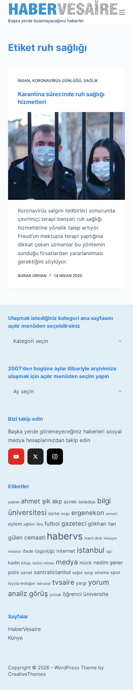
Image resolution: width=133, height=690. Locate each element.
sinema (102, 572)
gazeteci (73, 523)
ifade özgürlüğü (39, 551)
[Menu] (122, 12)
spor (115, 572)
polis (13, 572)
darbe (53, 513)
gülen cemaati (26, 537)
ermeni (112, 513)
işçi (109, 551)
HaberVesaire (24, 629)
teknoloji (44, 584)
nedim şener (108, 563)
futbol (52, 523)
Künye (15, 637)
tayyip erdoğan (21, 583)
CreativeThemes (27, 674)
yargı (81, 583)
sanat (26, 572)
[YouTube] (16, 456)
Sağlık (91, 80)
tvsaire (63, 582)
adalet (13, 502)
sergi (88, 572)
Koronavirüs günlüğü (56, 80)
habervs (65, 536)
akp (57, 501)
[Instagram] (55, 456)
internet (65, 551)
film (39, 524)
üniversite (95, 594)
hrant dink (93, 538)
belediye (87, 501)
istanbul (91, 550)
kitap (26, 563)
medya (67, 562)
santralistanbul (52, 572)
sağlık (77, 573)
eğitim (29, 524)
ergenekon (87, 513)
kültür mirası (43, 563)
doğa (65, 513)
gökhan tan (102, 523)
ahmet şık (35, 501)
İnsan (24, 80)
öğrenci (72, 594)
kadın (14, 562)
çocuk (55, 594)
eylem (15, 524)
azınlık (70, 501)
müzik (85, 562)
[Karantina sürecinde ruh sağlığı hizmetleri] (66, 156)
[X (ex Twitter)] (35, 456)
